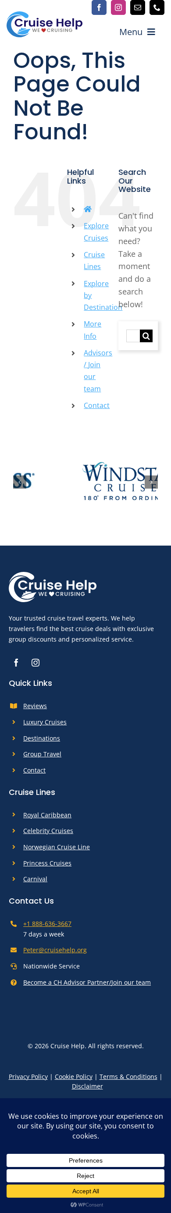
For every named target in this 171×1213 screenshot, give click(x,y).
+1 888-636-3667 (47, 927)
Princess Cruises (47, 867)
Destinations (41, 742)
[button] (19, 484)
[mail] (137, 7)
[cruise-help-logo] (44, 15)
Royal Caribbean (47, 819)
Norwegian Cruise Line (56, 851)
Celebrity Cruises (48, 835)
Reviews (35, 710)
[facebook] (99, 7)
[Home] (88, 209)
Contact (97, 405)
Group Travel (42, 758)
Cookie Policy (74, 1080)
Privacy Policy (28, 1080)
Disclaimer (87, 1090)
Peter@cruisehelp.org (55, 954)
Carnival (35, 883)
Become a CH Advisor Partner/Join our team (87, 986)
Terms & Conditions (128, 1080)
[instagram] (118, 7)
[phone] (157, 7)
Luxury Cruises (45, 726)
